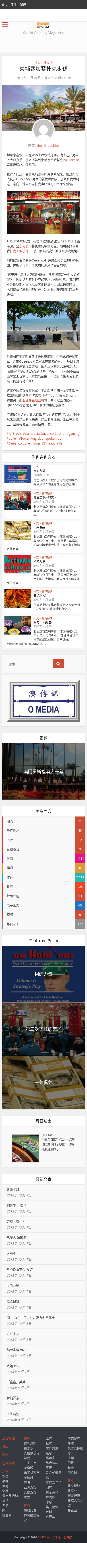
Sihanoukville (53, 443)
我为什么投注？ (43, 622)
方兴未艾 (13, 1334)
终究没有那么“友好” (20, 1269)
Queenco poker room (24, 443)
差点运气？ (40, 595)
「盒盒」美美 (16, 1382)
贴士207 (47, 1135)
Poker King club (32, 438)
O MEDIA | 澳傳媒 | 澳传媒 (54, 1537)
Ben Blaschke (61, 78)
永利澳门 (25, 246)
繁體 (23, 4)
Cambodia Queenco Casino (44, 433)
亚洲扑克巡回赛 (33, 400)
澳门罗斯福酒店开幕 (43, 771)
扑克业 (48, 63)
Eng (4, 4)
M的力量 (39, 471)
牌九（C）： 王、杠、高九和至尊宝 (31, 1318)
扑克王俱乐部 (19, 251)
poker (13, 438)
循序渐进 (13, 1302)
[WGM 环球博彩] (43, 24)
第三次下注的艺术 (45, 497)
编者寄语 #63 (16, 1350)
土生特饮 (13, 1414)
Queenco (72, 160)
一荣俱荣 (39, 527)
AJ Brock (15, 433)
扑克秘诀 (47, 494)
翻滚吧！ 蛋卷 (16, 1205)
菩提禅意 (13, 1398)
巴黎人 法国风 (16, 1237)
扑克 (37, 63)
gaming (73, 433)
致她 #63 (13, 1189)
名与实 (11, 1253)
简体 (14, 4)
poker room (55, 438)
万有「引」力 (16, 1221)
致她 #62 (13, 1366)
